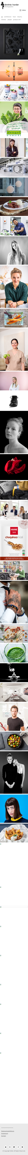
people (10, 19)
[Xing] (18, 1147)
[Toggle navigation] (23, 10)
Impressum (4, 1133)
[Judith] (14, 432)
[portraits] (14, 672)
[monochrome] (14, 42)
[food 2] (14, 318)
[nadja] (14, 808)
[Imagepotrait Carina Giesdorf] (14, 381)
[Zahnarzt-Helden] (14, 717)
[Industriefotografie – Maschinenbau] (14, 167)
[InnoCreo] (14, 186)
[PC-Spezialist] (14, 570)
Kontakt (3, 1136)
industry (19, 17)
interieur (3, 19)
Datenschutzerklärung (7, 1131)
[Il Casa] (14, 633)
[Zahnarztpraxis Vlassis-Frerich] (14, 349)
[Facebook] (22, 1147)
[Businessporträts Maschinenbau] (14, 226)
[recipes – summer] (14, 653)
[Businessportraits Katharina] (14, 147)
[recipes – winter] (14, 741)
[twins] (14, 772)
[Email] (5, 1147)
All (2, 17)
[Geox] (14, 400)
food (14, 17)
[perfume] (14, 70)
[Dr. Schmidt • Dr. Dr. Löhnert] (14, 692)
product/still (17, 19)
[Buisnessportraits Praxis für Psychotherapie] (14, 286)
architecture (7, 17)
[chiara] (14, 250)
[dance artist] (14, 467)
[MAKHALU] (14, 602)
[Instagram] (10, 1147)
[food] (14, 91)
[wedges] (14, 833)
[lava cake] (14, 206)
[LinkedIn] (14, 1147)
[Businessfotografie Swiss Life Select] (14, 510)
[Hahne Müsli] (14, 540)
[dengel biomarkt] (14, 119)
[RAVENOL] (14, 490)
